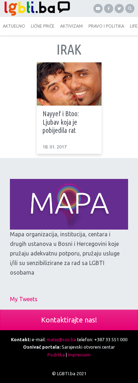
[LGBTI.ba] (35, 8)
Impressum (79, 354)
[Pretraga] (129, 8)
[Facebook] (108, 8)
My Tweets (24, 299)
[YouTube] (98, 8)
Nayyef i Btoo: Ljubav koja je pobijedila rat (60, 122)
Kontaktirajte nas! (69, 320)
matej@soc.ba (61, 339)
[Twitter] (119, 8)
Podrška (56, 354)
